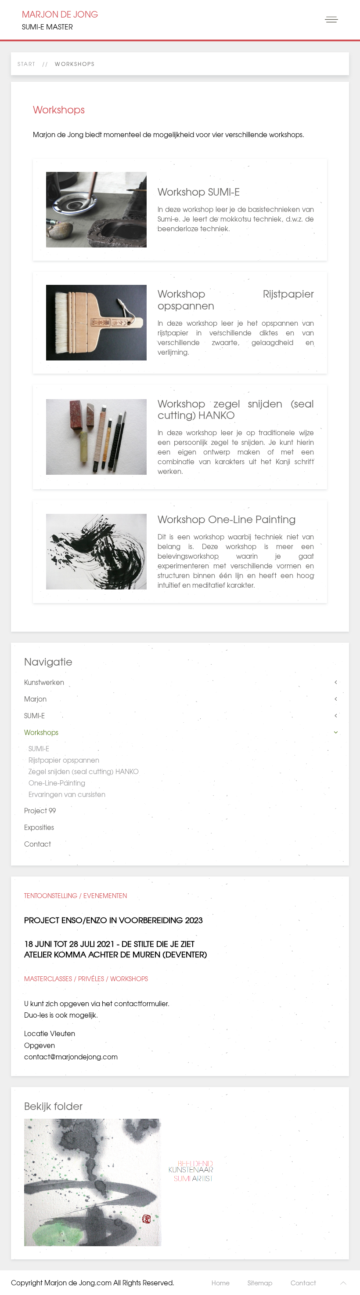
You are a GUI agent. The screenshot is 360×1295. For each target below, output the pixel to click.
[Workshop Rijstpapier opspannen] (180, 323)
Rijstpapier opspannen (64, 760)
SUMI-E (34, 715)
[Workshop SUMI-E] (180, 210)
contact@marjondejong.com (71, 1057)
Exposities (39, 827)
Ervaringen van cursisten (67, 794)
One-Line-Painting (57, 783)
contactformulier (141, 1003)
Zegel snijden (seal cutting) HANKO (84, 771)
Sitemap (260, 1282)
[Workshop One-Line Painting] (180, 551)
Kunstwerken (44, 682)
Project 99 (40, 810)
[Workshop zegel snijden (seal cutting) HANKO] (180, 437)
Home (221, 1282)
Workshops (41, 732)
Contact (37, 844)
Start (27, 64)
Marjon (35, 699)
